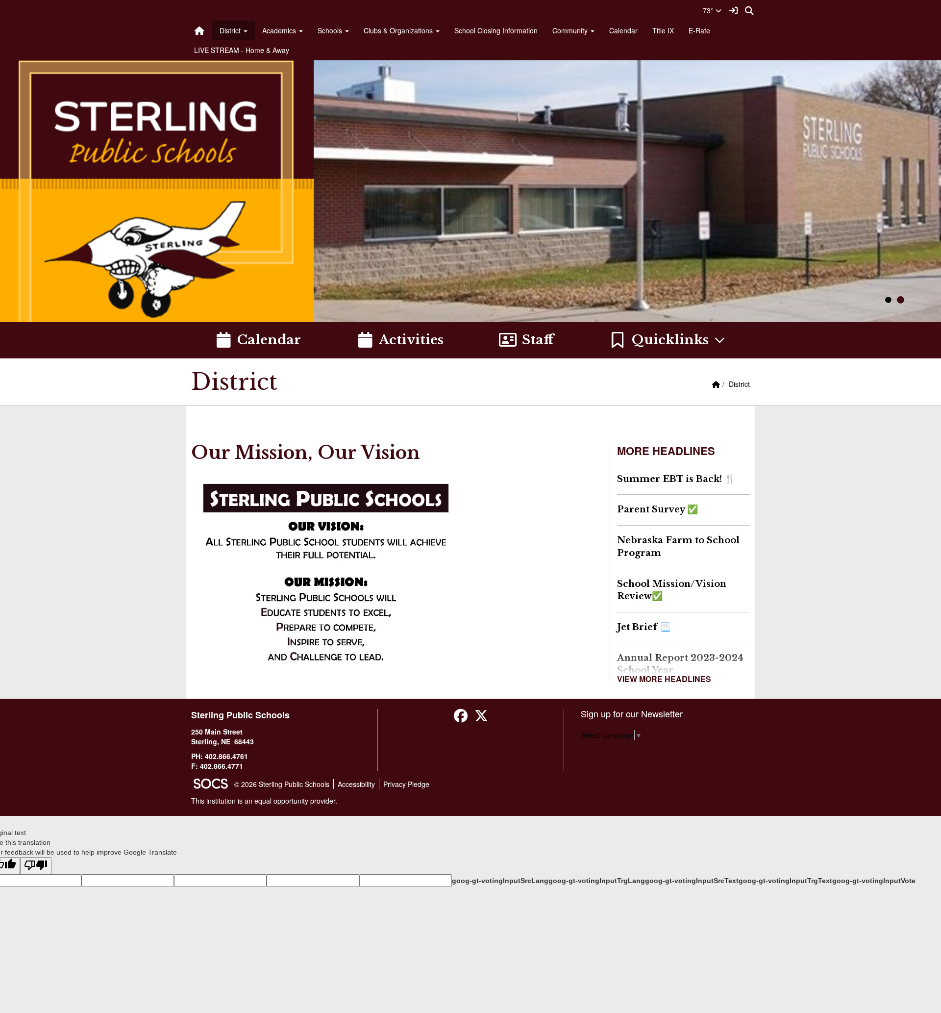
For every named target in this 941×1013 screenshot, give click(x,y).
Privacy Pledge (406, 784)
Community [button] (571, 30)
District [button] (231, 30)
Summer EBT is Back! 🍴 (676, 479)
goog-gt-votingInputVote (874, 881)
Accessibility (356, 784)
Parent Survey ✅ (657, 509)
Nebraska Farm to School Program (678, 546)
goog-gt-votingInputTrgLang (596, 881)
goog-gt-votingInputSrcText (692, 881)
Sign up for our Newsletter (632, 713)
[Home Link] (199, 30)
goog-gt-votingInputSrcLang (500, 881)
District (739, 384)
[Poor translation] (35, 865)
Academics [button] (280, 30)
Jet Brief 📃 (643, 627)
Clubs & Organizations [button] (399, 30)
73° (709, 10)
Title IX (663, 30)
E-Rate (699, 30)
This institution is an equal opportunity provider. (264, 801)
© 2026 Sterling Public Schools (281, 784)
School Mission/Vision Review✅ (671, 590)
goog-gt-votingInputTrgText (785, 881)
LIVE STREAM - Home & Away (241, 50)
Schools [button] (331, 30)
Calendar (623, 30)
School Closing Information (496, 30)
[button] (668, 340)
